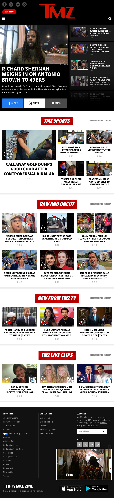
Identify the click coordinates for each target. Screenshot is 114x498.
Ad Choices (8, 429)
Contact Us (45, 418)
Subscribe (104, 431)
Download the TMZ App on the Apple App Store (71, 488)
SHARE (36, 103)
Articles (6, 437)
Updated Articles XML (13, 449)
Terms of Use (9, 426)
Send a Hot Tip (46, 422)
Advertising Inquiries (49, 429)
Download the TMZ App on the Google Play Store (96, 488)
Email (58, 103)
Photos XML (8, 472)
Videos (6, 476)
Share (14, 103)
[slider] (84, 479)
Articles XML (8, 441)
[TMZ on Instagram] (24, 4)
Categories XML (10, 457)
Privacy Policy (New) (12, 422)
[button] (109, 447)
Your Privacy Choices (18, 433)
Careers (43, 426)
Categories (8, 453)
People (6, 464)
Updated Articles (10, 445)
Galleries (7, 460)
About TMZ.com (10, 418)
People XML (8, 468)
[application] (34, 44)
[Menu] (4, 18)
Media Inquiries (46, 433)
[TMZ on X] (11, 4)
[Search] (110, 18)
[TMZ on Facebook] (4, 4)
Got (9, 11)
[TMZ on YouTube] (91, 444)
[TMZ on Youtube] (18, 4)
